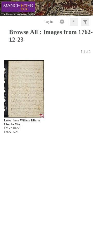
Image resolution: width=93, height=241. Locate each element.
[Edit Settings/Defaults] (62, 22)
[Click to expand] (85, 22)
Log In (48, 22)
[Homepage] (46, 8)
